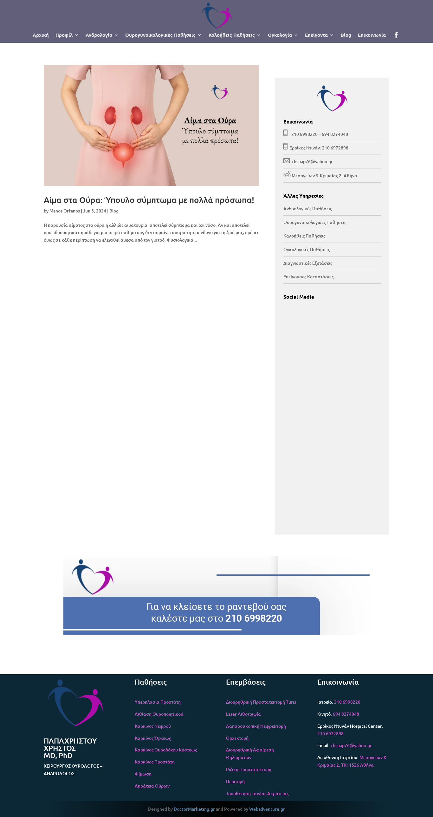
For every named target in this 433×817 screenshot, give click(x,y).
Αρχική (41, 35)
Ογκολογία (280, 35)
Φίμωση (143, 774)
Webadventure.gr (267, 809)
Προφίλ (64, 35)
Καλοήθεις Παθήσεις (232, 35)
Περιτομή (235, 781)
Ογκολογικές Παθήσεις (306, 249)
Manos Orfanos (64, 211)
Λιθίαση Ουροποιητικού (159, 714)
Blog (346, 35)
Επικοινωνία (372, 35)
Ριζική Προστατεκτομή (248, 769)
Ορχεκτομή (237, 738)
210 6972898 (335, 148)
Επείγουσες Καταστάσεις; (309, 277)
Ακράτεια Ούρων (152, 786)
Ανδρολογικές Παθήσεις (307, 209)
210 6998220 (304, 134)
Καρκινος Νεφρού (153, 726)
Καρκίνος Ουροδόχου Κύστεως (166, 750)
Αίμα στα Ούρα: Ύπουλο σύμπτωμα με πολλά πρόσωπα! (149, 199)
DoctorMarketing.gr (194, 809)
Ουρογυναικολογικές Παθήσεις (160, 35)
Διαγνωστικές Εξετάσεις (307, 263)
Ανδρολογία (99, 35)
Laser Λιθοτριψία (243, 714)
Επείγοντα (316, 35)
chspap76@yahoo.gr (312, 161)
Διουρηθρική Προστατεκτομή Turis (261, 702)
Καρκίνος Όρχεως (153, 738)
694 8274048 (335, 134)
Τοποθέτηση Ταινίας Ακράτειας (257, 793)
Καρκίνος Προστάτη (155, 762)
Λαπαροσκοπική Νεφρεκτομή (256, 726)
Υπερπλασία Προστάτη (158, 702)
